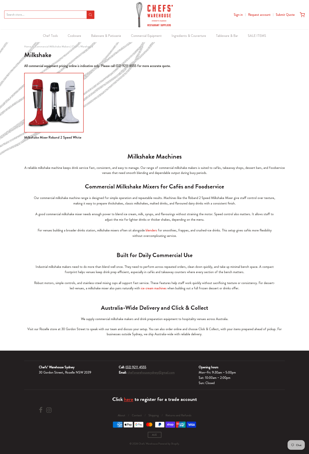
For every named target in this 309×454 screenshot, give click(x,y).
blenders (151, 230)
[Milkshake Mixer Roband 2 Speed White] (54, 102)
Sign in (238, 14)
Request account (259, 14)
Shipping (153, 415)
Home (27, 46)
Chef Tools (50, 35)
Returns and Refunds (178, 415)
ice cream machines (153, 288)
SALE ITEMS (257, 35)
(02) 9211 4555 (135, 367)
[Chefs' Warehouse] (154, 14)
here (128, 399)
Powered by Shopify (168, 444)
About (121, 415)
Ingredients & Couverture (189, 35)
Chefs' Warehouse (148, 444)
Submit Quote (285, 14)
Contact (137, 415)
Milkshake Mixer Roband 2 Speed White (52, 137)
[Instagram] (49, 410)
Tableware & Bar (227, 35)
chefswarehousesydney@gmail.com (151, 372)
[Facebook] (40, 410)
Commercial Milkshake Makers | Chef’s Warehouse (64, 46)
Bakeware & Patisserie (106, 35)
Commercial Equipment (146, 35)
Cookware (74, 35)
